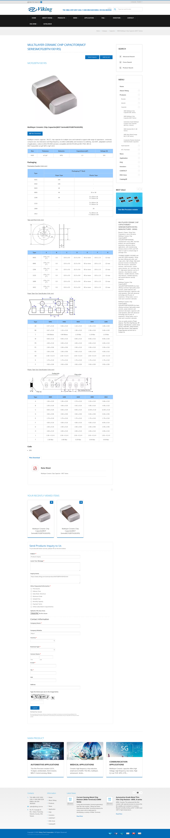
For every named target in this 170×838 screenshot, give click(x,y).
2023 (110, 803)
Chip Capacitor (133, 328)
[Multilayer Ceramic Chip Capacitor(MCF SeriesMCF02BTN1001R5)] (55, 94)
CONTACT (130, 18)
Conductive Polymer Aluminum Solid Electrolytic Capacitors (132, 140)
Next (138, 189)
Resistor (123, 99)
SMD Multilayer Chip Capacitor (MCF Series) (130, 31)
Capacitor (112, 31)
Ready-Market (45, 834)
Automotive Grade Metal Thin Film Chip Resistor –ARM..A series (129, 798)
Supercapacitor (125, 145)
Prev (141, 189)
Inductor (123, 103)
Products (62, 18)
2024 (71, 803)
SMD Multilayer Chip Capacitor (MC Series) (130, 111)
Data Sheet (46, 468)
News (75, 18)
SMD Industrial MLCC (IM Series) (130, 129)
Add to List (106, 57)
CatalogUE (47, 24)
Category (104, 31)
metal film (126, 326)
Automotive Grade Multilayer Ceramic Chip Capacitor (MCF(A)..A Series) (131, 123)
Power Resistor (122, 330)
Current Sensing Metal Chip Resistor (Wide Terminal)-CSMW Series (89, 799)
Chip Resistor (127, 325)
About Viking (47, 18)
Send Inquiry (92, 57)
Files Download (36, 133)
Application (89, 18)
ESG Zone (33, 24)
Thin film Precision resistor (128, 209)
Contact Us (121, 332)
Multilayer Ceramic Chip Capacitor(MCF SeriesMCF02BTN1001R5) (40, 531)
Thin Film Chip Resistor (130, 323)
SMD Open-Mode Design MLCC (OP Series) (130, 135)
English (139, 2)
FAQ (103, 18)
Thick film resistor (123, 328)
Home (34, 18)
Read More (39, 521)
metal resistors (134, 326)
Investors (117, 18)
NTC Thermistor (125, 149)
